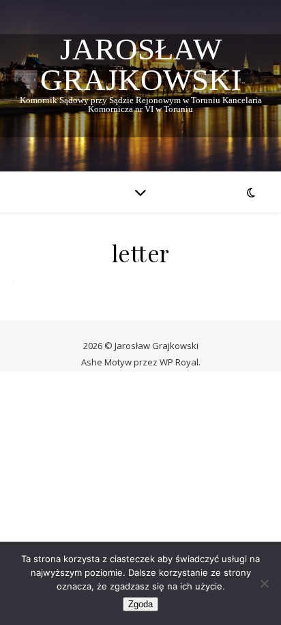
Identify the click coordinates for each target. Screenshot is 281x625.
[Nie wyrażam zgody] (264, 583)
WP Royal (179, 362)
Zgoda (140, 604)
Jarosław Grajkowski (140, 65)
